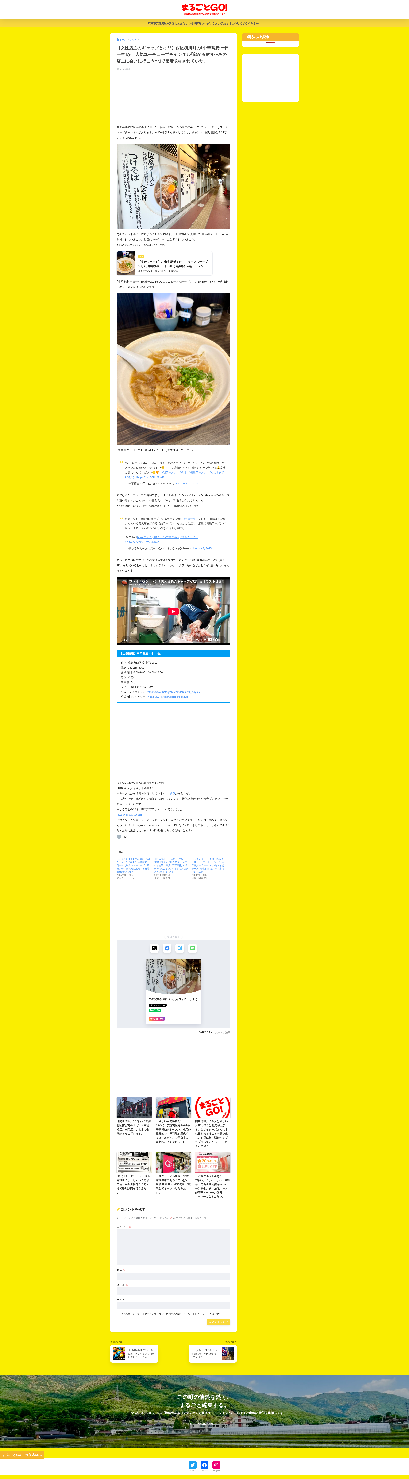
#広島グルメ (171, 537)
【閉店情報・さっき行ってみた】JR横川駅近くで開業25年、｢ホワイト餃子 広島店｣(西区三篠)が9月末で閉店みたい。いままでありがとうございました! (171, 865)
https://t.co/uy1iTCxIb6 (150, 537)
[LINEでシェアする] (192, 948)
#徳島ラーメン (198, 472)
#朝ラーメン (169, 472)
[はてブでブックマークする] (179, 948)
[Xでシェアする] (154, 948)
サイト (121, 1299)
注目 (227, 1032)
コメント (124, 1226)
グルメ (218, 1032)
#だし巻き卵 (216, 472)
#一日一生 (189, 518)
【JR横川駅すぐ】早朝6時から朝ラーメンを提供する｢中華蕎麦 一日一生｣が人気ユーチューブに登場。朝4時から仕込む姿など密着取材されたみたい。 (133, 865)
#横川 (182, 472)
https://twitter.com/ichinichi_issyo (168, 696)
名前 (121, 1270)
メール (122, 1285)
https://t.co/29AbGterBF (151, 477)
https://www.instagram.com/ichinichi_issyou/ (173, 692)
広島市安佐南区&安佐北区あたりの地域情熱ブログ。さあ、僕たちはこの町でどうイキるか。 (204, 23)
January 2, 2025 (202, 548)
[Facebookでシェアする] (167, 948)
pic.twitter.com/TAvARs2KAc (142, 542)
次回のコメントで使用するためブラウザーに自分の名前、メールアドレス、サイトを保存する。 (172, 1314)
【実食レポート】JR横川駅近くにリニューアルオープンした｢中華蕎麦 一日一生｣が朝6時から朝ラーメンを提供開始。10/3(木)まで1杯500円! (208, 865)
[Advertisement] (173, 99)
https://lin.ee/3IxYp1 (128, 814)
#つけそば (131, 477)
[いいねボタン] (119, 837)
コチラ (171, 793)
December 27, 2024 (186, 483)
